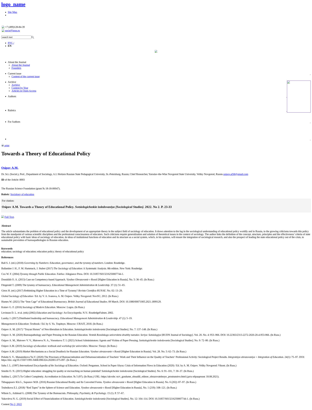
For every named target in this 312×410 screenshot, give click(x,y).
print (6, 145)
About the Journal (17, 62)
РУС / (11, 43)
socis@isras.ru (12, 30)
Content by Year (20, 87)
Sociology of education (22, 194)
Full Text (9, 217)
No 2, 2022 (16, 404)
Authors (12, 96)
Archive (12, 82)
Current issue (14, 73)
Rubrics (12, 110)
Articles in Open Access (24, 90)
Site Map (12, 12)
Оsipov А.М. (9, 168)
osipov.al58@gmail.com (235, 174)
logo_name (13, 4)
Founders (16, 68)
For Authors (14, 121)
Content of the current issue (26, 76)
